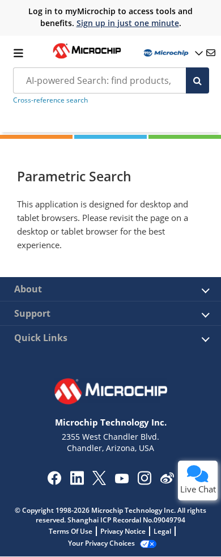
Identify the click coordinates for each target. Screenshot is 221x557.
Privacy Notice (123, 531)
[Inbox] (210, 52)
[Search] (197, 80)
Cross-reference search (50, 100)
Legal (162, 531)
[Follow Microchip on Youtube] (121, 480)
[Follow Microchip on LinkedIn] (77, 481)
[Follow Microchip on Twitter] (99, 481)
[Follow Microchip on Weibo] (167, 480)
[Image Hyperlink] (86, 57)
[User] (172, 53)
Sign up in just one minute (127, 23)
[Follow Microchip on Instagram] (144, 481)
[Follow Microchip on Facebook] (54, 481)
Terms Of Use (70, 531)
